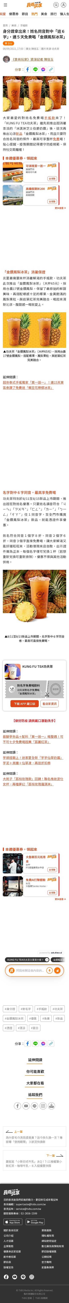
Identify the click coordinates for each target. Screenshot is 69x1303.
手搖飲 (24, 25)
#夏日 (34, 1028)
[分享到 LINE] (35, 69)
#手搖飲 (42, 1009)
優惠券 (14, 13)
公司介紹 (8, 1235)
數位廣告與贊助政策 (53, 1246)
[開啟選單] (5, 5)
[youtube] (14, 1277)
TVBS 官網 (27, 1298)
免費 (56, 138)
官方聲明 (46, 1262)
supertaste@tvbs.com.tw (31, 1204)
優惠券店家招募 (12, 1251)
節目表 (7, 1262)
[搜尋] (56, 5)
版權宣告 (8, 1267)
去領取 (52, 178)
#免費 (46, 1018)
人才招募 (8, 1241)
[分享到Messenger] (43, 69)
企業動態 (8, 1246)
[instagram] (31, 1277)
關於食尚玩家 (11, 1230)
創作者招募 (10, 1256)
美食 (44, 13)
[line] (23, 1277)
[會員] (63, 5)
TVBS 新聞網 (41, 1298)
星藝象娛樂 (48, 1267)
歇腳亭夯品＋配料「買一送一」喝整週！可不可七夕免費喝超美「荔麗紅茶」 (33, 739)
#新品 (59, 1018)
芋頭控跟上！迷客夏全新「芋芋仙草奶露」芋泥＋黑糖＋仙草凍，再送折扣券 (33, 760)
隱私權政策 (48, 1235)
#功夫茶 (58, 1009)
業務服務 (46, 1230)
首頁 (5, 25)
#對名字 (26, 1009)
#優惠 (33, 1018)
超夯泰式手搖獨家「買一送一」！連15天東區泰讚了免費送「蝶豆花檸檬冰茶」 (33, 385)
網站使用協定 (49, 1241)
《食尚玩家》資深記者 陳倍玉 (32, 59)
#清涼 (21, 1028)
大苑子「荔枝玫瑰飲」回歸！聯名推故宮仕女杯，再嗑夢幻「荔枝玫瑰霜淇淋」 (33, 781)
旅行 (53, 13)
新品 (19, 133)
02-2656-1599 (29, 1213)
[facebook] (6, 1277)
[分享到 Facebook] (27, 69)
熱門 (34, 13)
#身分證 (10, 1009)
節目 (25, 13)
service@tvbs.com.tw (28, 1209)
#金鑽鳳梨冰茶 (14, 1018)
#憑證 (8, 1028)
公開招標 (46, 1256)
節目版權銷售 (49, 1251)
